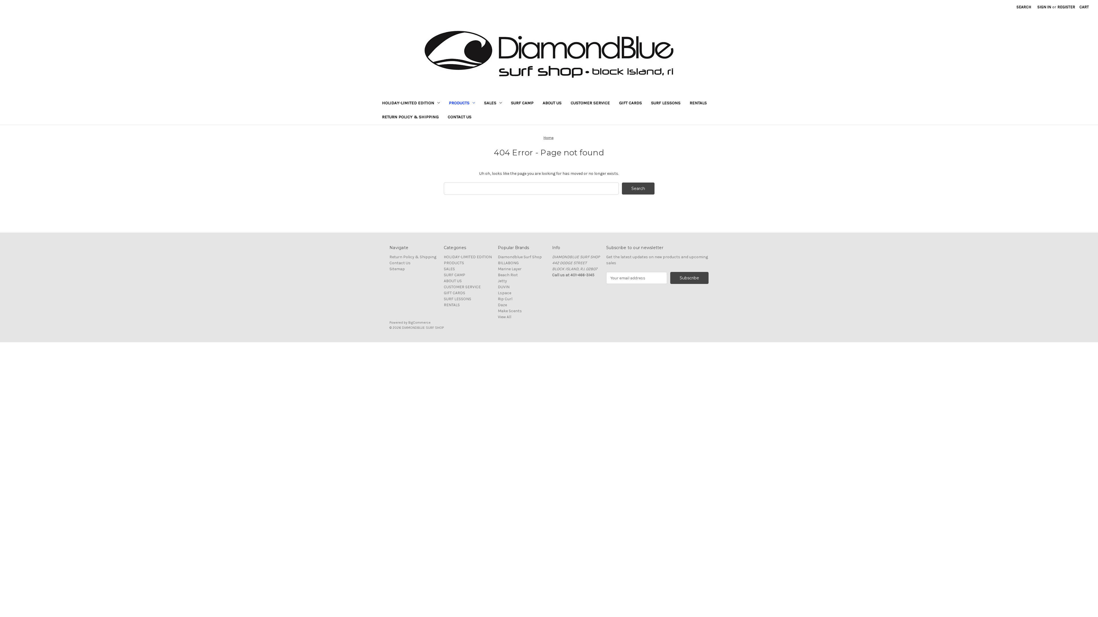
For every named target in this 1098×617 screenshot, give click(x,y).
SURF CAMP (522, 102)
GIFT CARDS (630, 102)
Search (1024, 7)
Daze (502, 305)
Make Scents (510, 310)
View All (504, 316)
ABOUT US (552, 102)
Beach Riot (508, 275)
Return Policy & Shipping (410, 116)
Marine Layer (510, 269)
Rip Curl (505, 299)
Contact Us (460, 116)
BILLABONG (508, 263)
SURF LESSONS (666, 102)
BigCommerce (419, 322)
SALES (490, 102)
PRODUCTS (459, 102)
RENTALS (698, 102)
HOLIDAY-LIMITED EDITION (408, 102)
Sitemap (397, 269)
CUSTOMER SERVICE (590, 102)
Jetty (502, 281)
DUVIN (504, 287)
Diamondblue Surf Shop (520, 257)
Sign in (1044, 7)
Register (1066, 7)
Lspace (504, 293)
